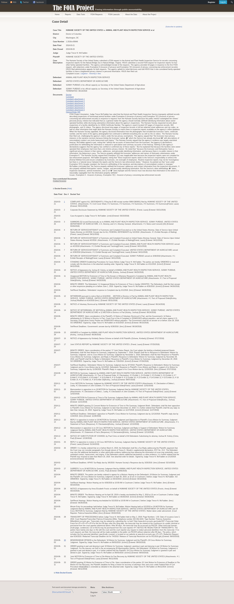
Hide (69, 189)
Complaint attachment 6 (75, 110)
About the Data (131, 14)
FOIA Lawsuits (114, 14)
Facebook (39, 2)
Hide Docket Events (64, 573)
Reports (68, 14)
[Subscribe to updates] (174, 27)
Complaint (70, 97)
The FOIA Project (72, 7)
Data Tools (81, 14)
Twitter (26, 2)
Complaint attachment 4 (75, 106)
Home (57, 14)
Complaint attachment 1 (75, 99)
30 (65, 540)
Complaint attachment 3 (75, 103)
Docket (69, 95)
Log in (93, 596)
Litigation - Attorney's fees (91, 74)
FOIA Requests (97, 14)
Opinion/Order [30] (73, 112)
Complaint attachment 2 (75, 101)
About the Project (149, 14)
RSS (14, 2)
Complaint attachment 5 (75, 108)
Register (94, 592)
